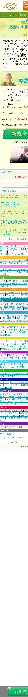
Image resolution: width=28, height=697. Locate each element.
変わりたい (15, 346)
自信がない (5, 341)
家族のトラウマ (19, 283)
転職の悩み (17, 316)
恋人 (25, 364)
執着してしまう (8, 348)
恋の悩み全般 (6, 246)
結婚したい (5, 260)
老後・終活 (20, 358)
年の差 (11, 251)
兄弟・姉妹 (12, 281)
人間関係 (10, 318)
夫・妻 (7, 364)
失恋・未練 (19, 249)
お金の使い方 (12, 376)
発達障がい (5, 309)
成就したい (19, 246)
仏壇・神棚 (11, 399)
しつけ (9, 330)
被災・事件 (9, 358)
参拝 (12, 396)
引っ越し (4, 382)
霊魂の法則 (5, 410)
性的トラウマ (10, 254)
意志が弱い (15, 344)
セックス (19, 251)
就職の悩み (5, 316)
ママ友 (9, 332)
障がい (12, 306)
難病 (6, 306)
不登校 (17, 327)
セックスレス (18, 272)
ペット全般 (5, 427)
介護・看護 (5, 286)
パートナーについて (10, 269)
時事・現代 (5, 433)
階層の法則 (17, 410)
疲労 (3, 318)
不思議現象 (5, 394)
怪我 (19, 306)
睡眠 (20, 418)
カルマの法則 (12, 413)
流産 (2, 367)
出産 (8, 334)
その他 (15, 286)
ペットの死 (17, 427)
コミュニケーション (10, 292)
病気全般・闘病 (7, 304)
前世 (25, 418)
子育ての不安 (6, 327)
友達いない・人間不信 (16, 295)
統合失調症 (17, 309)
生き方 (3, 355)
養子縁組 (4, 274)
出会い (15, 260)
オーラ (17, 404)
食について (11, 418)
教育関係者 (21, 320)
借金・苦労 (5, 373)
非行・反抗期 (19, 330)
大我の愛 (14, 415)
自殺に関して (12, 367)
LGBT (20, 254)
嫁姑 (20, 281)
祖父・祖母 (16, 364)
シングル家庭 (19, 332)
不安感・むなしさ (16, 355)
